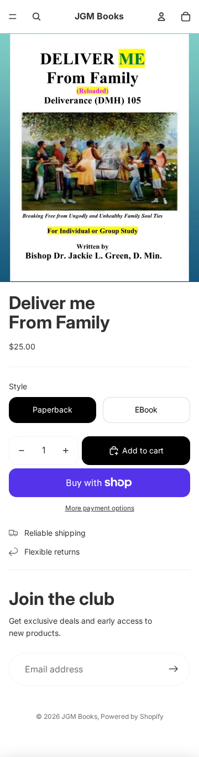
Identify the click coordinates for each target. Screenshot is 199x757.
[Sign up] (173, 669)
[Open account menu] (161, 16)
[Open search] (36, 16)
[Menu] (12, 16)
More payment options (99, 508)
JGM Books (79, 716)
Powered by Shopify (132, 716)
